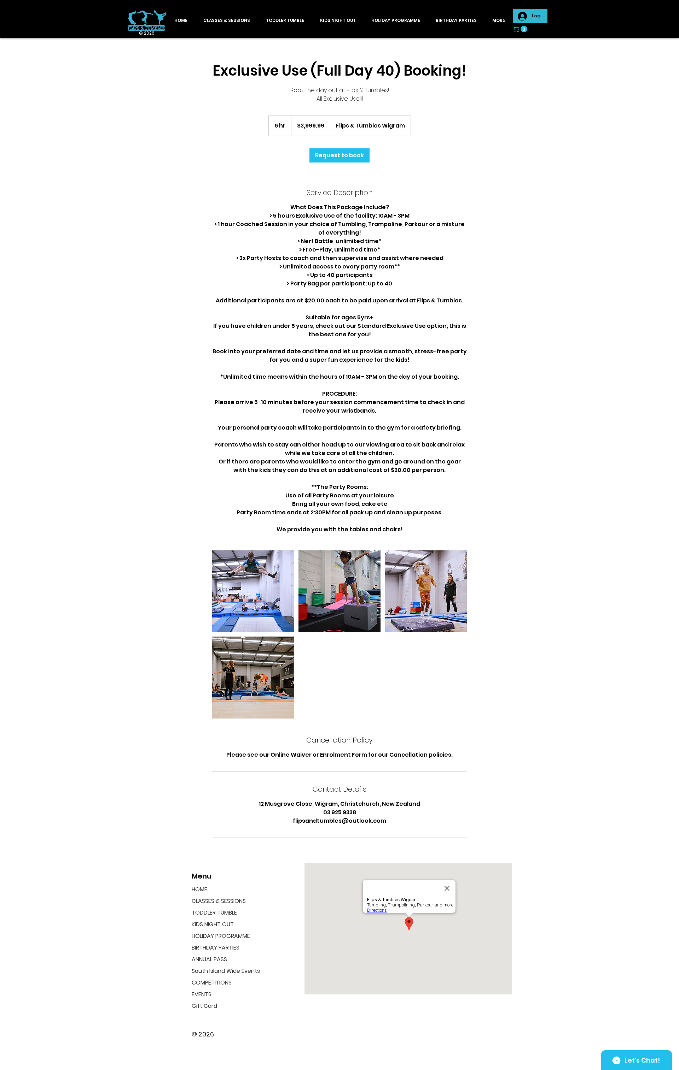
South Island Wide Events (223, 971)
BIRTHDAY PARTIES (215, 948)
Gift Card (204, 1006)
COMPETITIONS (212, 983)
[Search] (505, 19)
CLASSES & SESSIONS (219, 901)
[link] (339, 155)
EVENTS (201, 994)
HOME (199, 889)
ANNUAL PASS (209, 959)
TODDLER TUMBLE (214, 913)
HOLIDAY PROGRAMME (221, 936)
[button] (521, 29)
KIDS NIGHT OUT (213, 924)
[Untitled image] (253, 591)
